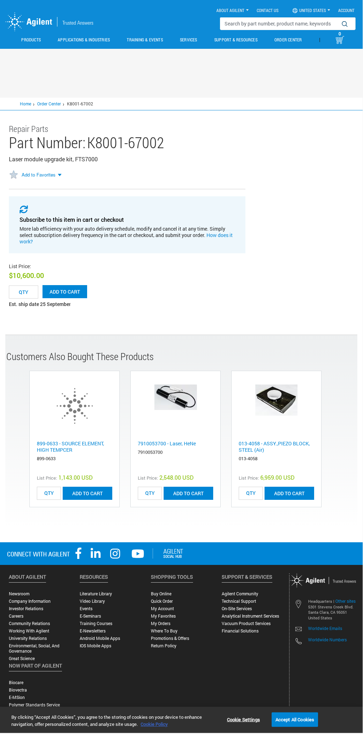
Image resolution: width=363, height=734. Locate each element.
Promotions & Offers (170, 638)
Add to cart (65, 291)
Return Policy (163, 645)
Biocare (16, 682)
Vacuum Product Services (246, 623)
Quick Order (162, 601)
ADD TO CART (87, 493)
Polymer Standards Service (34, 704)
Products (31, 39)
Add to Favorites (39, 174)
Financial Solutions (240, 631)
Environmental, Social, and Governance (34, 648)
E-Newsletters (93, 631)
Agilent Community (240, 593)
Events (86, 608)
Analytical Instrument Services (250, 616)
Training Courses (96, 623)
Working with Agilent (29, 631)
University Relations (28, 638)
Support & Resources (235, 39)
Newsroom (19, 593)
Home (25, 103)
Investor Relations (26, 608)
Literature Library (96, 593)
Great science (22, 658)
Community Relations (29, 623)
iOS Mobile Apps (95, 645)
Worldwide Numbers (327, 639)
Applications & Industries (84, 39)
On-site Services (237, 608)
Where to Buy (164, 631)
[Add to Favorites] (13, 175)
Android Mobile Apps (100, 638)
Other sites (345, 601)
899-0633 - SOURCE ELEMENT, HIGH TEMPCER (70, 446)
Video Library (92, 601)
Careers (16, 616)
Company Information (30, 601)
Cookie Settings (243, 719)
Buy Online (161, 593)
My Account (162, 608)
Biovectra (18, 690)
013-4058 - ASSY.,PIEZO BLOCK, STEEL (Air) (274, 446)
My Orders (160, 623)
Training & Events (145, 39)
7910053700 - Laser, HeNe (167, 443)
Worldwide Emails (325, 628)
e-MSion (17, 697)
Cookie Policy (154, 724)
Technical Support (239, 601)
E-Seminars (90, 616)
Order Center (288, 39)
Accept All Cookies (295, 719)
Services (188, 39)
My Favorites (163, 616)
